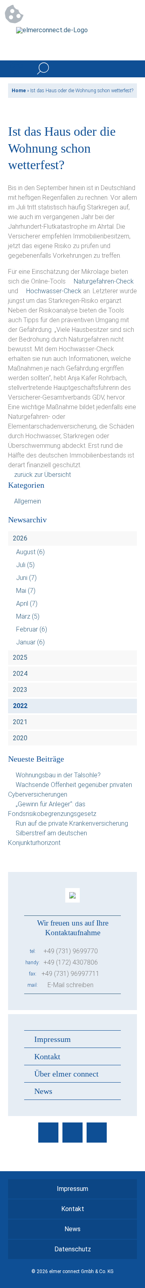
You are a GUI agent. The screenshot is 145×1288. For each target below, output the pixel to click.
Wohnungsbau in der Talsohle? (58, 775)
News (43, 1091)
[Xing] (97, 1132)
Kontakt (47, 1056)
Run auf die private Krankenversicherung (72, 823)
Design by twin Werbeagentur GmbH (73, 1277)
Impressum (52, 1039)
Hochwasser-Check (53, 291)
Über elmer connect (66, 1073)
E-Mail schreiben (70, 985)
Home (19, 90)
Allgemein (27, 501)
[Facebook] (48, 1132)
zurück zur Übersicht (42, 474)
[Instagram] (72, 1132)
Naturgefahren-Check (104, 281)
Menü (128, 68)
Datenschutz (72, 1249)
